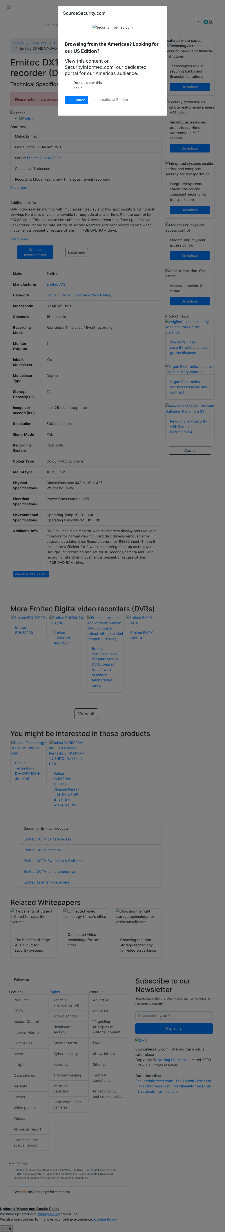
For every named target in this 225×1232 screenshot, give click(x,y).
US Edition (76, 100)
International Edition (111, 99)
